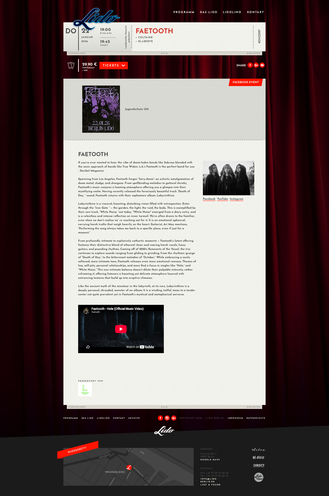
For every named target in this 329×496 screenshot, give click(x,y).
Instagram (236, 199)
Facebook (209, 199)
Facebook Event (246, 82)
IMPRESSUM (235, 418)
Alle (164, 53)
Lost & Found (210, 485)
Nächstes (253, 53)
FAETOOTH (154, 31)
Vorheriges (77, 53)
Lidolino (232, 12)
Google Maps (210, 460)
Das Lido (209, 12)
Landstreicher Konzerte (126, 37)
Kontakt (255, 12)
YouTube (222, 199)
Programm (184, 12)
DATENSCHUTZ (256, 418)
